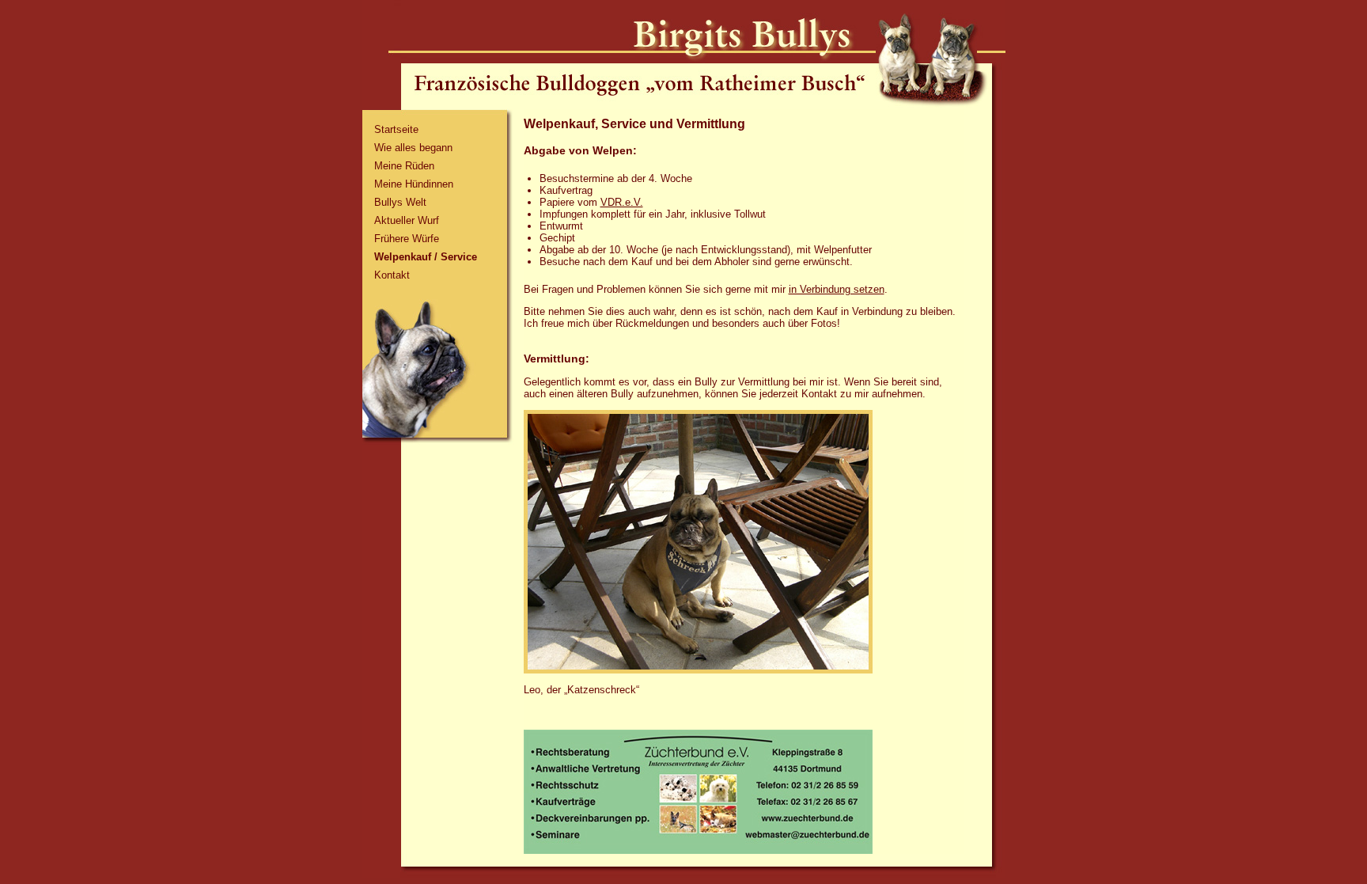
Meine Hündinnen (413, 184)
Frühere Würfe (406, 239)
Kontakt (392, 275)
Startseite (396, 129)
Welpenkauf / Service (425, 257)
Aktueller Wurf (406, 220)
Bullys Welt (400, 202)
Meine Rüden (404, 166)
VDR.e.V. (621, 202)
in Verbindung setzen (836, 289)
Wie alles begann (413, 148)
